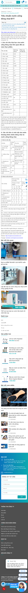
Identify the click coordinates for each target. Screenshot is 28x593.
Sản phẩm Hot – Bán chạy (7, 547)
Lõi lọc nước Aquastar (15, 338)
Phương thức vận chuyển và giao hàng (10, 531)
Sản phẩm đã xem (6, 8)
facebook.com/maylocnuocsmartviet (14, 237)
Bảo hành (3, 549)
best (2, 320)
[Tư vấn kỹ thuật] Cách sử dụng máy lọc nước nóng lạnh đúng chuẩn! (17, 415)
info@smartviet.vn (8, 472)
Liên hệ (3, 519)
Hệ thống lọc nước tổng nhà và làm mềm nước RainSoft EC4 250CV (16, 349)
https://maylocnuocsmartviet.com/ (13, 235)
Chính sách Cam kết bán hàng (8, 526)
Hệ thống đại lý (17, 8)
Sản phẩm (3, 512)
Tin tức (9, 11)
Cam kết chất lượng (5, 545)
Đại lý (2, 515)
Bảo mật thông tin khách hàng (8, 529)
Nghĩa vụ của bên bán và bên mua (9, 533)
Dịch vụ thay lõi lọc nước (7, 325)
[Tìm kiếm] (18, 2)
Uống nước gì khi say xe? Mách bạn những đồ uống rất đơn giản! (17, 437)
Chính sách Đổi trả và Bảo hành (8, 535)
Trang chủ (3, 11)
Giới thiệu (3, 510)
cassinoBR (3, 322)
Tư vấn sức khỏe (5, 330)
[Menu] (26, 2)
